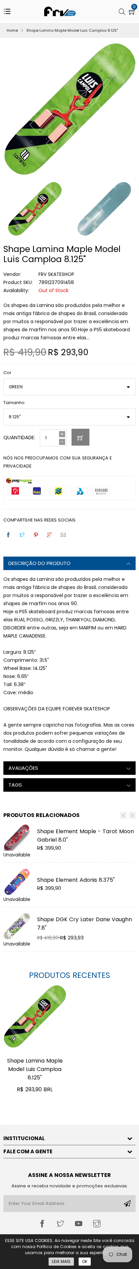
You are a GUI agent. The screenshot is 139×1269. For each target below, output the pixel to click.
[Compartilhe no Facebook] (8, 535)
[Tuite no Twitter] (22, 535)
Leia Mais (61, 1261)
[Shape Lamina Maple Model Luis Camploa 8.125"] (34, 1018)
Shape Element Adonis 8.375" (76, 880)
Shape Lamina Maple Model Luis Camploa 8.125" (35, 1069)
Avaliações (23, 767)
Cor (7, 372)
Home (12, 30)
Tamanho (14, 402)
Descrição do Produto (39, 563)
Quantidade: (19, 437)
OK (84, 1261)
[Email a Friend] (63, 535)
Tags (15, 784)
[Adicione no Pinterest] (36, 535)
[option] (101, 210)
